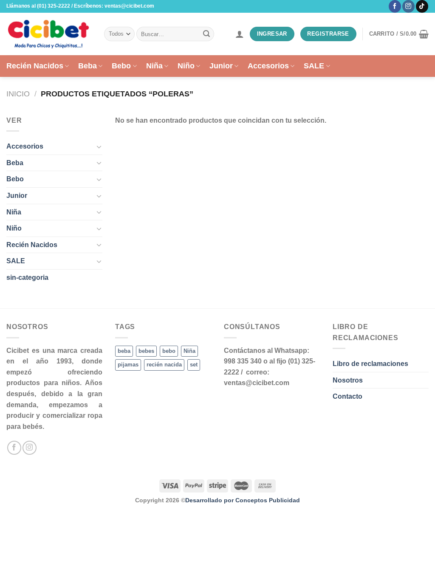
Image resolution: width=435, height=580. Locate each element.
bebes (146, 351)
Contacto (347, 396)
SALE (314, 66)
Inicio (18, 93)
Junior (221, 66)
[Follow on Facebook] (395, 6)
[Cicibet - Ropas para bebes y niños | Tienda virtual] (48, 34)
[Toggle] (99, 146)
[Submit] (206, 34)
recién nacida (164, 364)
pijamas (128, 364)
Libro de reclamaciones (370, 363)
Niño (186, 66)
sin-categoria (27, 277)
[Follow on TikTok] (422, 6)
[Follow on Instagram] (408, 6)
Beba (87, 66)
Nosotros (348, 380)
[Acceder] (239, 34)
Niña (154, 66)
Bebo (121, 66)
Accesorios (268, 66)
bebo (168, 351)
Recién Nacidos (34, 66)
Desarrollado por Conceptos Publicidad (242, 500)
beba (124, 351)
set (194, 364)
